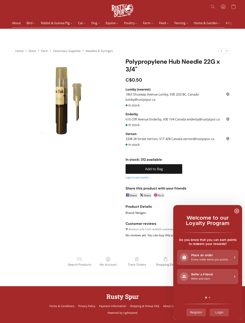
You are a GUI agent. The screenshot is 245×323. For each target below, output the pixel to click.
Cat (81, 23)
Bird (30, 23)
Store (32, 51)
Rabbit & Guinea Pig (55, 23)
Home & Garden (206, 23)
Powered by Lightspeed (122, 313)
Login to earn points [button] (137, 177)
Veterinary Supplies (67, 51)
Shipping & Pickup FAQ (144, 306)
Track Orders (137, 265)
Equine (111, 23)
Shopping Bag (165, 265)
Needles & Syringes (99, 51)
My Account (108, 265)
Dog (94, 23)
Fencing (180, 23)
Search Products (79, 265)
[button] (122, 10)
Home (19, 51)
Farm (147, 23)
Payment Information (112, 306)
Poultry (129, 23)
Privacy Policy (86, 306)
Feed (163, 23)
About (16, 23)
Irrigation (233, 23)
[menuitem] (221, 51)
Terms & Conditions (61, 306)
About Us (169, 306)
